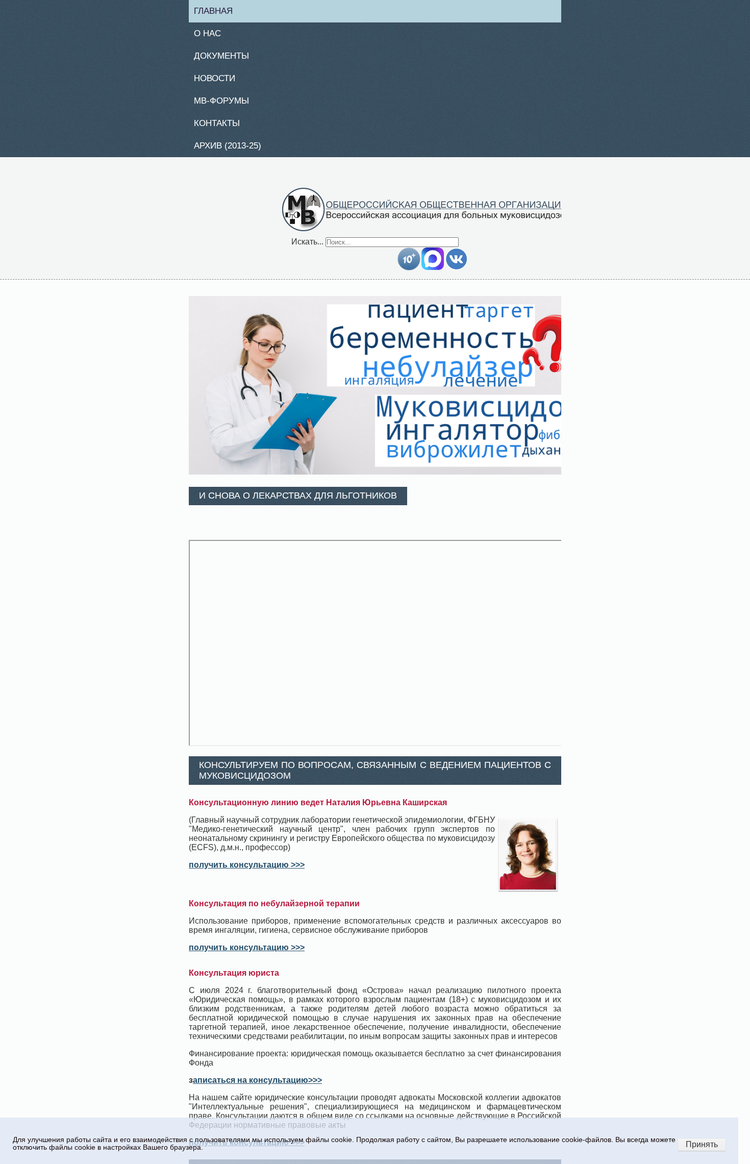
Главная (217, 11)
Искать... (307, 247)
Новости (218, 81)
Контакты (220, 127)
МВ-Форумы (225, 105)
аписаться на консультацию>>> (257, 1086)
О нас (211, 35)
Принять (702, 1144)
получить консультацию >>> (247, 870)
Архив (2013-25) (232, 151)
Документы (225, 58)
